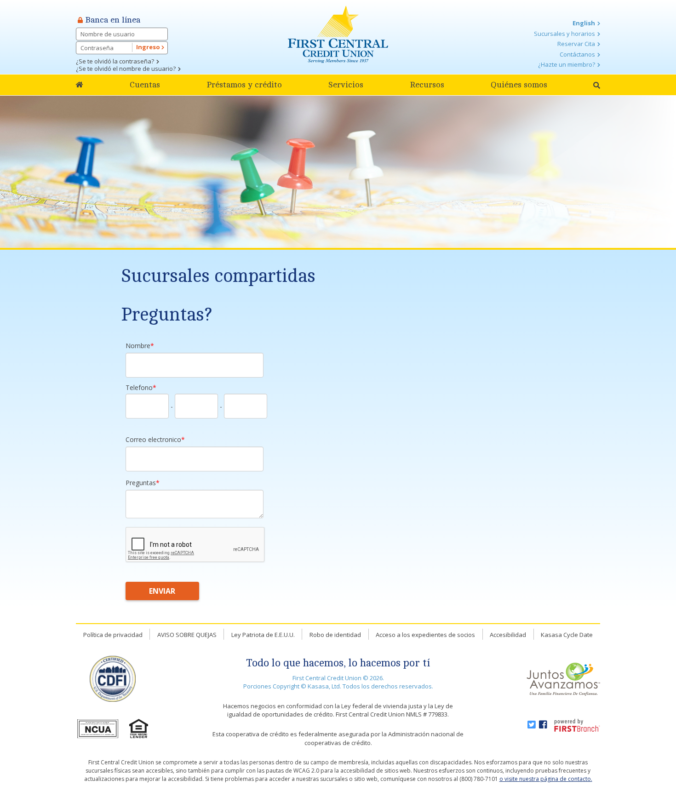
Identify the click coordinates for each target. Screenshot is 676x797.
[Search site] (596, 85)
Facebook (543, 724)
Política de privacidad (113, 635)
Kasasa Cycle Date (567, 635)
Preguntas (141, 482)
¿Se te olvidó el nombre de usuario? (126, 68)
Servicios (345, 84)
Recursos (427, 84)
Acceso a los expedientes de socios (425, 635)
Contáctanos (577, 54)
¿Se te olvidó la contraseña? (115, 61)
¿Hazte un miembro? (566, 64)
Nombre (138, 345)
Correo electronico (153, 439)
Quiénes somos (519, 84)
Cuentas (145, 84)
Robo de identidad (335, 635)
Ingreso (148, 47)
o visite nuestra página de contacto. (545, 779)
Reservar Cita (576, 44)
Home (79, 84)
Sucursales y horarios (564, 33)
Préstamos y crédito (244, 84)
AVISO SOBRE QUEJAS (187, 635)
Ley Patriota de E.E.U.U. (263, 635)
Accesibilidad (508, 635)
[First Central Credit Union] (338, 33)
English (584, 23)
